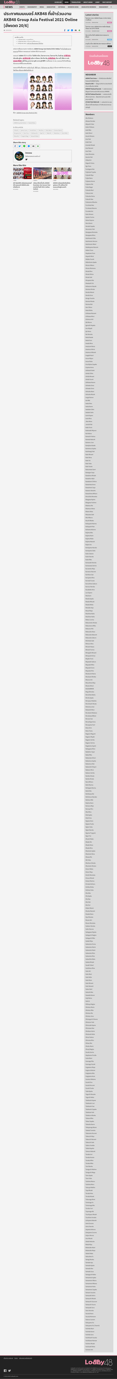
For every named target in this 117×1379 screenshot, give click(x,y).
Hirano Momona (91, 268)
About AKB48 (87, 2)
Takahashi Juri (90, 1103)
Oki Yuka (88, 860)
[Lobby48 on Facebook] (5, 1370)
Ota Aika (88, 893)
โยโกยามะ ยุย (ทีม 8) (47, 68)
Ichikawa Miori (90, 316)
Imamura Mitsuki (91, 352)
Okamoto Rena (90, 854)
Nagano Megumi (91, 734)
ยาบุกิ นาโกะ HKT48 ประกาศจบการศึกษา (98, 44)
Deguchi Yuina (90, 163)
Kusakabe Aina (90, 590)
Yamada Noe (89, 1268)
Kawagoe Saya (90, 472)
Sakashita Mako (90, 959)
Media (42, 7)
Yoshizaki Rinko (90, 1346)
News (66, 2)
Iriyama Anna (90, 367)
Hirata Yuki (89, 277)
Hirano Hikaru (90, 265)
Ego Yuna (88, 166)
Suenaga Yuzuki (90, 1064)
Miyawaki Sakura (91, 662)
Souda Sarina (90, 1052)
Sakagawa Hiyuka (91, 932)
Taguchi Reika (90, 1097)
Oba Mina (88, 812)
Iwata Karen (89, 406)
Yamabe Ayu (89, 1262)
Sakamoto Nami (90, 950)
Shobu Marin (90, 1046)
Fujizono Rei (89, 184)
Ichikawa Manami (91, 313)
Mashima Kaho (90, 614)
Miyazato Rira (90, 671)
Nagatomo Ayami (91, 746)
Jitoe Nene (89, 421)
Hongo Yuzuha (90, 298)
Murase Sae (89, 719)
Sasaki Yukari (90, 965)
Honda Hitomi (33, 130)
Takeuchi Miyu (90, 1136)
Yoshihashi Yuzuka (91, 1337)
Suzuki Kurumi (90, 1085)
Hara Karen (89, 223)
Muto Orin (89, 728)
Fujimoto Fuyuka (91, 172)
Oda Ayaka (89, 815)
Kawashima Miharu (91, 493)
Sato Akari (89, 974)
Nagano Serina (90, 743)
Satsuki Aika (89, 992)
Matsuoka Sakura (91, 638)
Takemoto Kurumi (91, 1133)
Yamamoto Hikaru (91, 1280)
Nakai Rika (89, 755)
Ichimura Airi (89, 319)
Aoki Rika (88, 130)
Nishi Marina (89, 785)
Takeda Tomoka (90, 1130)
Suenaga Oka (90, 1061)
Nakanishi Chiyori (91, 767)
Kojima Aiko (89, 532)
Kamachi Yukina (90, 436)
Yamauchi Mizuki (35, 136)
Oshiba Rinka (90, 887)
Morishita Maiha (90, 695)
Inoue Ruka (89, 361)
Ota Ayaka (89, 896)
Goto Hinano (89, 214)
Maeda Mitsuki (90, 602)
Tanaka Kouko (90, 1157)
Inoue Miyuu (89, 358)
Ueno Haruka (90, 1226)
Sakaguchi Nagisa (91, 935)
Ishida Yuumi (89, 379)
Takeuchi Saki (90, 1142)
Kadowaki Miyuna (91, 430)
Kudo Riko (89, 560)
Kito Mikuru (89, 517)
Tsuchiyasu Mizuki (91, 1214)
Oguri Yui (42, 133)
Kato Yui (88, 460)
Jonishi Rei (89, 424)
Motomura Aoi (90, 707)
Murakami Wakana (91, 713)
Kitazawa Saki (90, 514)
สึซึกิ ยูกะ (37, 68)
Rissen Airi (89, 920)
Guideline (58, 2)
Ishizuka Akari (90, 391)
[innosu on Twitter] (26, 159)
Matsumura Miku (91, 626)
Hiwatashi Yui (90, 283)
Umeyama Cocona (91, 1232)
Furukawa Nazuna (91, 208)
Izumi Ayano (89, 415)
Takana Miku (89, 1118)
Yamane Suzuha (90, 1292)
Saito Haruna (90, 929)
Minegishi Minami (91, 653)
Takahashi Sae (90, 1106)
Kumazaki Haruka (91, 563)
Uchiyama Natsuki (91, 1220)
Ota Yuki (88, 902)
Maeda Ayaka (90, 599)
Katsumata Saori (91, 469)
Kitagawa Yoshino (91, 502)
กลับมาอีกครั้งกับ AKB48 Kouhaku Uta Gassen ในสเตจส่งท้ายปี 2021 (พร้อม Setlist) (41, 186)
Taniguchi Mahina (91, 1169)
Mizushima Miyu (90, 683)
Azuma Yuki (89, 157)
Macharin (88, 596)
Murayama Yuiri (17, 133)
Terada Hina (89, 1193)
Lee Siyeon (89, 593)
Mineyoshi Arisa (90, 656)
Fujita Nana (89, 178)
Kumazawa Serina (91, 566)
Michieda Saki (90, 641)
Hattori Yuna (89, 250)
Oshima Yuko (90, 890)
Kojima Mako (90, 538)
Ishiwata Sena (90, 385)
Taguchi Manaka (91, 1094)
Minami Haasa (90, 647)
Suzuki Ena (89, 1082)
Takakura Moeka (91, 1115)
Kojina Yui (89, 544)
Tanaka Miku (89, 1163)
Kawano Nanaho (91, 490)
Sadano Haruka (90, 926)
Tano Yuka (89, 1178)
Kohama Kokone (91, 529)
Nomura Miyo (90, 806)
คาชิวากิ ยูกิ (30, 68)
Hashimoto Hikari (91, 244)
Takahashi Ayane (91, 1100)
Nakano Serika (90, 773)
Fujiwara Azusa (90, 181)
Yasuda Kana (89, 1313)
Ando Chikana (90, 127)
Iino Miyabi (89, 328)
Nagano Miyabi (90, 737)
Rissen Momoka (90, 923)
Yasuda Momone (91, 1316)
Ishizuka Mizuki (90, 394)
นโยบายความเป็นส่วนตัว (25, 1358)
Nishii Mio (89, 791)
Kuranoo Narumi (58, 130)
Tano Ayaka (89, 1175)
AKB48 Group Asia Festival (20, 123)
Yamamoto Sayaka (91, 1289)
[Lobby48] (12, 2)
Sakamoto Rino (90, 953)
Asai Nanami (89, 148)
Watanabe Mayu (90, 1250)
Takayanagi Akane (91, 1127)
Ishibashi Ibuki (90, 370)
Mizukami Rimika (91, 677)
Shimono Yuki (90, 1022)
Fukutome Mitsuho (91, 202)
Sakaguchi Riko (90, 938)
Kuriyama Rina (90, 578)
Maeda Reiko (89, 605)
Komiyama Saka (90, 551)
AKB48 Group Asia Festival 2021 (27, 113)
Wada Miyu (89, 1244)
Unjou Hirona (90, 1235)
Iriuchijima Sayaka (91, 364)
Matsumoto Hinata (91, 623)
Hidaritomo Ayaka (91, 262)
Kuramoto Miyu (90, 568)
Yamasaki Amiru (90, 1295)
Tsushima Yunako (91, 1217)
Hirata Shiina (90, 274)
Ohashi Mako (90, 839)
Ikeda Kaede (89, 337)
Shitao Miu (16, 136)
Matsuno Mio (90, 629)
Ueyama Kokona (91, 1229)
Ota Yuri (88, 905)
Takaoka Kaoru (90, 1124)
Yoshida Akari (90, 1328)
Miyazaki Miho (90, 665)
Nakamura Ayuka (91, 761)
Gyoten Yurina (24, 130)
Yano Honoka (90, 1310)
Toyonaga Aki (90, 1211)
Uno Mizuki (89, 1238)
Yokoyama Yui (90, 1322)
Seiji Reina (89, 998)
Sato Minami (89, 983)
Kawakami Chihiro (91, 481)
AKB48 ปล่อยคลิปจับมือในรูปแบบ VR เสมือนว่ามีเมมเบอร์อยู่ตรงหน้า (61, 185)
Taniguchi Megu (25, 136)
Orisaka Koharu (90, 884)
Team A (109, 22)
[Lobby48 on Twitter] (9, 1370)
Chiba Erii (16, 130)
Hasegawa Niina (90, 235)
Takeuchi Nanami (91, 1139)
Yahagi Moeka (90, 1259)
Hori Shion (89, 307)
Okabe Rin (49, 133)
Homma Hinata (90, 289)
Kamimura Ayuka (91, 448)
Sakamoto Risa (90, 956)
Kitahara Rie (89, 505)
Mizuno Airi (89, 680)
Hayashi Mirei (90, 256)
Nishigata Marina (91, 788)
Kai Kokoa (89, 433)
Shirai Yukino (90, 1037)
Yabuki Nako (89, 1253)
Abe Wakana (89, 118)
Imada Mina (89, 343)
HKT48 (109, 46)
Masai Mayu (89, 611)
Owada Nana (89, 914)
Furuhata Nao (90, 205)
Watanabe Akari (90, 1247)
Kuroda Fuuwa (90, 581)
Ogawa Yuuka (90, 824)
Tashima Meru (90, 1184)
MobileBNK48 (90, 689)
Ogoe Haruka (90, 830)
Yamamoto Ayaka (91, 1277)
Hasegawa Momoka (91, 232)
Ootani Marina (90, 881)
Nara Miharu (89, 782)
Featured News (31, 123)
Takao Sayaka (90, 1121)
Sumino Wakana (91, 1079)
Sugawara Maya (90, 1067)
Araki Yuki (89, 142)
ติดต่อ (16, 1358)
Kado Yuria (89, 427)
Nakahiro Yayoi (90, 752)
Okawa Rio (89, 857)
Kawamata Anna (90, 484)
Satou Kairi (89, 989)
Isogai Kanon (90, 397)
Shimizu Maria (90, 1007)
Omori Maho (65, 133)
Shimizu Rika (90, 1010)
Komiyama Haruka (91, 548)
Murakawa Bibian (91, 716)
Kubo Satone (49, 130)
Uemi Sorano (90, 1223)
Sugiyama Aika (90, 1073)
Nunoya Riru (89, 809)
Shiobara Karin (90, 1031)
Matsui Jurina (90, 620)
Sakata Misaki (90, 962)
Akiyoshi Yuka (90, 124)
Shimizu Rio (89, 1013)
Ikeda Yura (89, 340)
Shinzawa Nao (90, 1028)
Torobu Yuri (89, 1208)
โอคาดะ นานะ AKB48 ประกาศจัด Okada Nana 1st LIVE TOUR (98, 27)
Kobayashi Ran (90, 526)
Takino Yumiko (90, 1145)
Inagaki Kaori (90, 355)
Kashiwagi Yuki (90, 451)
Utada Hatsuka (90, 1241)
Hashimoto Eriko (91, 238)
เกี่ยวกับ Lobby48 (8, 1358)
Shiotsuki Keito (90, 1034)
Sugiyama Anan (90, 1076)
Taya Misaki (89, 1190)
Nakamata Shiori (91, 758)
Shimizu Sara (90, 1016)
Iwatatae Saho (90, 409)
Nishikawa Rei (34, 133)
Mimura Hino (90, 644)
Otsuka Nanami (90, 911)
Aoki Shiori (89, 133)
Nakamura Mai (90, 764)
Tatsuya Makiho (90, 1187)
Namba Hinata (90, 776)
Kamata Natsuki (90, 439)
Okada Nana (57, 133)
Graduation (51, 7)
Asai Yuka (88, 151)
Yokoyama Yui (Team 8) (93, 1325)
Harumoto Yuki (90, 229)
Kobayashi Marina (91, 523)
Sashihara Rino (90, 968)
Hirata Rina (89, 271)
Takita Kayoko (90, 1148)
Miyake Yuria (89, 659)
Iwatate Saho (90, 412)
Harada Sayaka (90, 226)
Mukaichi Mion (90, 710)
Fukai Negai (89, 187)
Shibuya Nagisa (90, 1004)
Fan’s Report (107, 2)
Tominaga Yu (89, 1202)
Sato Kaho (89, 977)
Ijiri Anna (88, 331)
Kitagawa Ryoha (90, 499)
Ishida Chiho (89, 373)
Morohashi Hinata (91, 704)
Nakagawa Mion (90, 749)
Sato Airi (88, 971)
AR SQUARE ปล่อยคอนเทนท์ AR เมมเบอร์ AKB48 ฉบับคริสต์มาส (22, 185)
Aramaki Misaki (90, 145)
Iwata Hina (89, 403)
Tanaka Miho (89, 1160)
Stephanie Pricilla (91, 1055)
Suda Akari (89, 1058)
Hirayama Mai (90, 280)
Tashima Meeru (90, 1181)
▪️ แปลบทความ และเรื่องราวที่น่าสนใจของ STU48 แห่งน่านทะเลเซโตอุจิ (99, 104)
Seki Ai (88, 1001)
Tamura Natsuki (90, 1151)
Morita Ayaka (90, 698)
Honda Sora (89, 295)
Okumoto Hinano (91, 866)
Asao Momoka (90, 154)
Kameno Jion (90, 442)
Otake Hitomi (90, 908)
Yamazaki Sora (90, 1307)
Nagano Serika (90, 740)
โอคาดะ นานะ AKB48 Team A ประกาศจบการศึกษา (98, 19)
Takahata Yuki (90, 1112)
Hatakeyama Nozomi (92, 247)
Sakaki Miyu (89, 941)
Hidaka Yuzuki (90, 259)
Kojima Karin (89, 536)
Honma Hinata (90, 301)
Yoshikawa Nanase (91, 1340)
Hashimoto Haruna (91, 241)
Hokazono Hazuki (91, 286)
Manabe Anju (90, 608)
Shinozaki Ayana (91, 1025)
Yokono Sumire (90, 1319)
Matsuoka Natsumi (91, 635)
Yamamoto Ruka (91, 1286)
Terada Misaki (90, 1196)
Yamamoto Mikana (91, 1283)
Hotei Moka (89, 310)
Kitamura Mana (90, 508)
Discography (32, 7)
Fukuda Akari (90, 190)
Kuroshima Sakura (91, 583)
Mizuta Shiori (90, 686)
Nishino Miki (89, 800)
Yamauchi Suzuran (91, 1301)
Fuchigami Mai (90, 169)
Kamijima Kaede (90, 445)
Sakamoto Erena (91, 944)
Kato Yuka (89, 463)
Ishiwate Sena (90, 388)
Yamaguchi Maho (91, 1274)
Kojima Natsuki (90, 541)
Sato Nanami (89, 986)
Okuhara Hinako (91, 863)
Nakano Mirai (90, 770)
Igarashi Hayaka (90, 325)
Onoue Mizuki (90, 878)
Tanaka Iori (89, 1154)
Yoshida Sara (90, 1334)
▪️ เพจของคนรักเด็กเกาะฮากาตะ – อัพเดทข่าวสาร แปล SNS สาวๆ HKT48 (99, 96)
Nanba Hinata (90, 779)
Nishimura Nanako (91, 797)
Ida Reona (89, 322)
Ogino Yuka (89, 827)
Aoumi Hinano (90, 136)
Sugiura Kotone (90, 1070)
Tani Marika (89, 1166)
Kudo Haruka (90, 556)
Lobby (97, 2)
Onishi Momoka (90, 875)
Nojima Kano (89, 803)
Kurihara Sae (90, 575)
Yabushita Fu (89, 1256)
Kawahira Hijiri (90, 478)
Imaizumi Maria (90, 346)
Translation (76, 2)
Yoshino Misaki (90, 1343)
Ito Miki (88, 400)
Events (22, 7)
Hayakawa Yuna (90, 253)
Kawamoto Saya (90, 487)
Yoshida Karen (90, 1331)
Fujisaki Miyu (90, 175)
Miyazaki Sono (90, 668)
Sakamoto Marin (91, 947)
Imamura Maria (90, 349)
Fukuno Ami (89, 193)
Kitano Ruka (89, 511)
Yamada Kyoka (90, 1265)
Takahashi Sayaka (91, 1109)
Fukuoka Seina (90, 196)
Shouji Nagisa (90, 1049)
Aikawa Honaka (90, 121)
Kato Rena (41, 130)
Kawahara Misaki (91, 475)
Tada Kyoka (89, 1091)
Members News (73, 7)
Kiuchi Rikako (90, 520)
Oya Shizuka (89, 917)
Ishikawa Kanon (90, 382)
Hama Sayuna (90, 220)
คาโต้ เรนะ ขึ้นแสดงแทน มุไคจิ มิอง (35, 43)
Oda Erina (89, 818)
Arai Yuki (88, 139)
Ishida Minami (90, 376)
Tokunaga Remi (90, 1199)
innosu (28, 152)
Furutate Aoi (89, 211)
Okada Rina (89, 848)
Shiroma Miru (90, 1040)
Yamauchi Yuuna (91, 1304)
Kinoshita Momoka (91, 496)
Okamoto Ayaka (90, 851)
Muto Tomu (26, 133)
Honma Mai (89, 304)
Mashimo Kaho (90, 617)
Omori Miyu (89, 872)
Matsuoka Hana (90, 632)
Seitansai (61, 7)
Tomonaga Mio (90, 1205)
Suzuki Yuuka (90, 1088)
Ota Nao (88, 899)
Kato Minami (89, 454)
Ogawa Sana (89, 821)
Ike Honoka (89, 334)
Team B (109, 39)
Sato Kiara (89, 980)
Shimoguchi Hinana (92, 1019)
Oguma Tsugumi (91, 833)
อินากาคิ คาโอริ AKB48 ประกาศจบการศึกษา (97, 36)
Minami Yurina (90, 650)
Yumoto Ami (89, 1350)
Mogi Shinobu (90, 692)
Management (103, 7)
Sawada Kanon (90, 995)
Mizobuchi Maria (91, 674)
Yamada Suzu (90, 1271)
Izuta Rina (89, 418)
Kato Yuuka (89, 466)
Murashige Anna (91, 722)
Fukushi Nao (89, 199)
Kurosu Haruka (90, 587)
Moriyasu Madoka (91, 701)
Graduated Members (88, 7)
